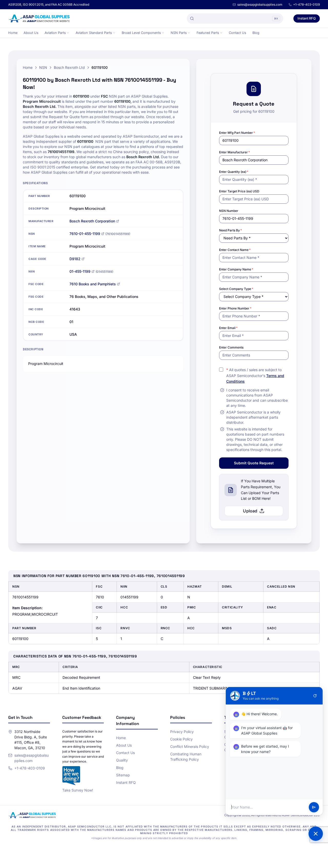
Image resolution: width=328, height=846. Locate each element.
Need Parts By (230, 230)
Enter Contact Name (235, 250)
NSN (43, 67)
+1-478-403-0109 (306, 4)
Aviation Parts (55, 33)
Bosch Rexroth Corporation (92, 221)
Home (12, 33)
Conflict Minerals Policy (189, 746)
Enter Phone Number (235, 308)
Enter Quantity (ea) (233, 172)
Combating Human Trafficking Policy (185, 757)
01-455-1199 (79, 271)
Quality (122, 760)
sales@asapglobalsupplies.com (259, 4)
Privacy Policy (182, 731)
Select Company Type (236, 289)
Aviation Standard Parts (94, 33)
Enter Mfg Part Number (237, 133)
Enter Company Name (236, 269)
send (314, 807)
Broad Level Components (141, 33)
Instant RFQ (307, 18)
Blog (255, 33)
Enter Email (228, 328)
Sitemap (123, 775)
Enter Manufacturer (234, 152)
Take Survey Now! (77, 790)
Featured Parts (208, 33)
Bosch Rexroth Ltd (69, 67)
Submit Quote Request (254, 463)
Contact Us (237, 33)
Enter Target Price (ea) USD (239, 191)
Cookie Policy (181, 739)
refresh (314, 696)
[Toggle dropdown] (67, 32)
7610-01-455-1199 (84, 233)
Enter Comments (231, 347)
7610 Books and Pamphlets (92, 284)
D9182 (74, 259)
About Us (31, 33)
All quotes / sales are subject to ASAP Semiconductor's (255, 376)
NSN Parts (179, 33)
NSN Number (228, 211)
